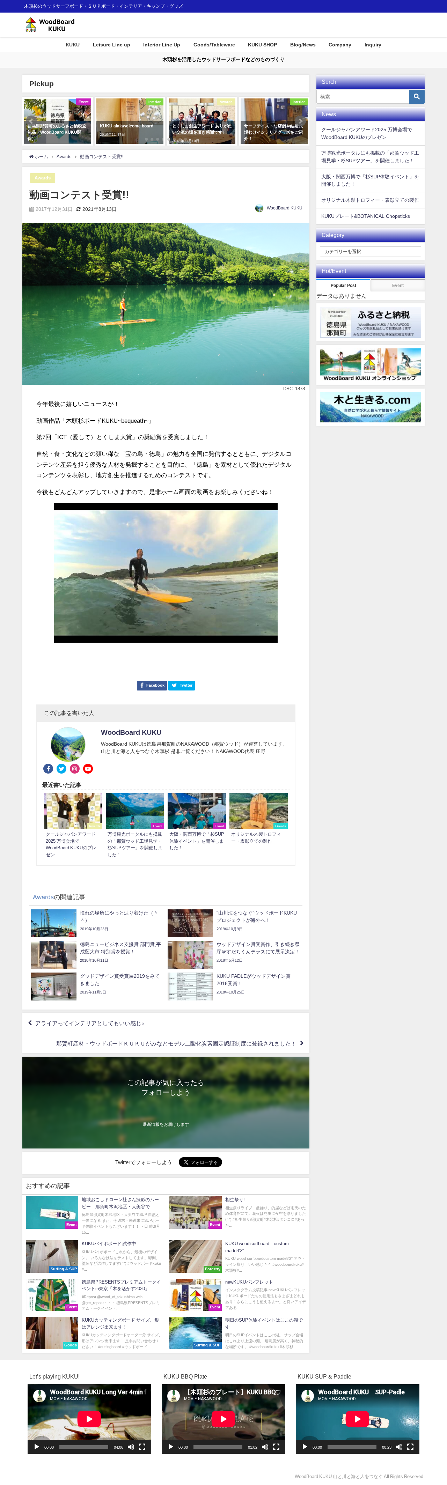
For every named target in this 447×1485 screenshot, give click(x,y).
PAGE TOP (431, 1434)
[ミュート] (130, 1446)
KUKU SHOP (262, 44)
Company (340, 44)
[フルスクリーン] (142, 1446)
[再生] (36, 1446)
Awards (43, 178)
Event (398, 285)
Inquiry (373, 44)
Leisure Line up (111, 44)
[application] (89, 1419)
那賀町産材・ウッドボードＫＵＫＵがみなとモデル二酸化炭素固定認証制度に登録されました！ (176, 1043)
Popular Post (343, 285)
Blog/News (303, 44)
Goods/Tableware (214, 44)
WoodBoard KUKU (284, 208)
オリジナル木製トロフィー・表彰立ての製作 (370, 200)
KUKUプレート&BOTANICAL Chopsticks (365, 216)
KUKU (73, 44)
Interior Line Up (161, 44)
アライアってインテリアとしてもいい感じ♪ (89, 1023)
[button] (31, 121)
